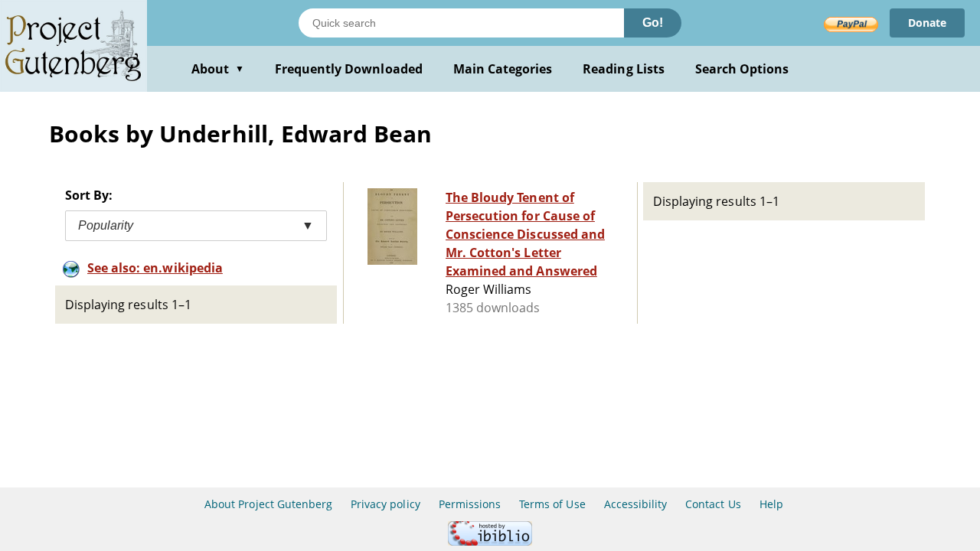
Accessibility (636, 504)
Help (771, 504)
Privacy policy (385, 504)
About (217, 68)
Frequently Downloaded (349, 68)
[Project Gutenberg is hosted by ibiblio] (490, 541)
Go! (652, 22)
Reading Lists (624, 68)
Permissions (470, 504)
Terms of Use (552, 504)
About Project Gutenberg (268, 504)
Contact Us (712, 504)
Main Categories (503, 68)
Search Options (742, 68)
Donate (927, 22)
